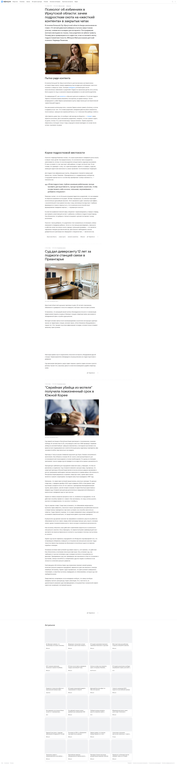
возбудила (72, 87)
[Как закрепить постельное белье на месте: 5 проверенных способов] (55, 705)
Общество (68, 5)
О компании (6, 763)
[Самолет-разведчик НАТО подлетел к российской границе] (121, 683)
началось (62, 96)
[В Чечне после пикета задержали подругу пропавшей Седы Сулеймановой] (77, 661)
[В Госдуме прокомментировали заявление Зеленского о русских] (99, 639)
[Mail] (2, 1)
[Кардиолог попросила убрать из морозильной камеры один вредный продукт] (55, 683)
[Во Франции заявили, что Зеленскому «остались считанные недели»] (55, 639)
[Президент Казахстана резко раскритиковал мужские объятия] (99, 750)
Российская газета (61, 247)
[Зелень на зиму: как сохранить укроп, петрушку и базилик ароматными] (99, 661)
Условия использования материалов (140, 763)
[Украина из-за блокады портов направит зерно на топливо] (121, 750)
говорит (89, 116)
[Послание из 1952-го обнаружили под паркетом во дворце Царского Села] (77, 728)
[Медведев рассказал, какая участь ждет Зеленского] (121, 705)
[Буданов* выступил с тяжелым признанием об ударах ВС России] (55, 728)
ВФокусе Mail (61, 5)
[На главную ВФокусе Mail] (7, 1)
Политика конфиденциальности (168, 763)
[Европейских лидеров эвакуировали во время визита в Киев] (77, 750)
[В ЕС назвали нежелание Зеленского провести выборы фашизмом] (55, 661)
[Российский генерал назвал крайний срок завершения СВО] (77, 705)
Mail (2, 763)
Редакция (130, 763)
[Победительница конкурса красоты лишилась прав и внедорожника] (99, 705)
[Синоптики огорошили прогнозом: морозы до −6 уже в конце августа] (121, 728)
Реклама (12, 763)
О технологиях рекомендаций (155, 763)
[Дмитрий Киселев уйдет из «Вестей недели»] (99, 683)
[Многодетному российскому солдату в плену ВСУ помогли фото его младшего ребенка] (121, 639)
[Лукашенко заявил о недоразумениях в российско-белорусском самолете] (55, 750)
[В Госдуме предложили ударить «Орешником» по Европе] (77, 683)
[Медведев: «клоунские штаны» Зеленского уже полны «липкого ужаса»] (77, 639)
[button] (72, 59)
